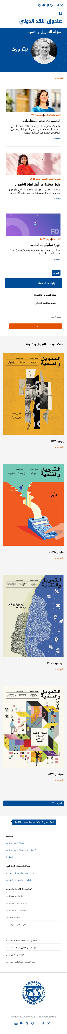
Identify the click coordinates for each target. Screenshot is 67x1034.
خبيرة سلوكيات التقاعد (45, 245)
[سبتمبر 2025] (33, 726)
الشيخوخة (56, 239)
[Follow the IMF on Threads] (48, 5)
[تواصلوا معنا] (61, 5)
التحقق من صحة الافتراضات (41, 121)
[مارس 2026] (33, 504)
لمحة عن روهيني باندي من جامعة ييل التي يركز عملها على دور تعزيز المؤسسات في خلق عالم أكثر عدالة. (34, 191)
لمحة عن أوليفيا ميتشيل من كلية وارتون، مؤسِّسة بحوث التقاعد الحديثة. (35, 252)
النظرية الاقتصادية (52, 115)
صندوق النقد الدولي (45, 303)
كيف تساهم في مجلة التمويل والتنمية (21, 850)
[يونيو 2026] (33, 393)
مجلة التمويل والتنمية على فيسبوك (20, 873)
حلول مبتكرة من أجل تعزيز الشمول (37, 184)
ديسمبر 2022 (37, 115)
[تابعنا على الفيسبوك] (43, 1023)
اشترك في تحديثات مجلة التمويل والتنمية (34, 822)
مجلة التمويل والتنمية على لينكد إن (19, 880)
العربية (60, 78)
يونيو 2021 (35, 179)
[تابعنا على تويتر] (48, 1023)
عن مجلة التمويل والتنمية (16, 843)
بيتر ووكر (57, 138)
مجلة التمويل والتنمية (45, 295)
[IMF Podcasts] (39, 5)
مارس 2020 (45, 239)
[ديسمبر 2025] (33, 615)
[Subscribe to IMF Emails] (15, 1023)
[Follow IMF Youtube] (21, 1023)
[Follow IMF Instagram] (51, 5)
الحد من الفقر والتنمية (50, 179)
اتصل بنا (9, 857)
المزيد (56, 273)
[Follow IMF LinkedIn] (55, 5)
